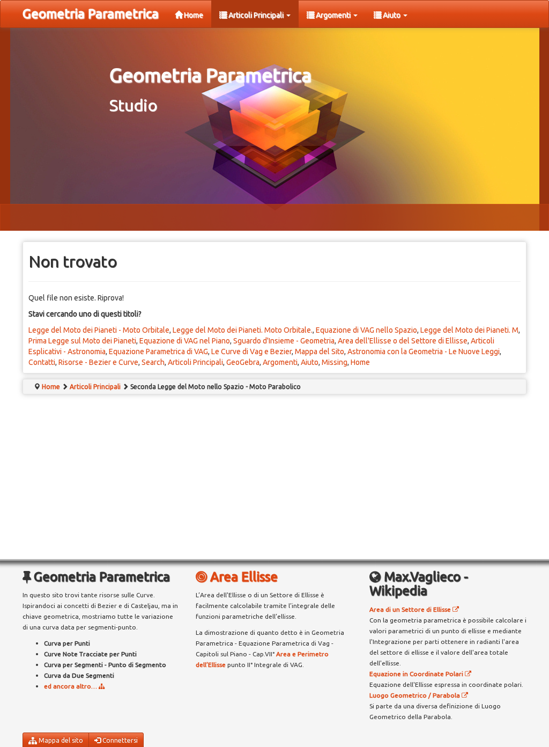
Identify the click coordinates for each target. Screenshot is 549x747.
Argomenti (333, 15)
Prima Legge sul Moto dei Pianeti (82, 340)
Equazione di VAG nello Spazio (366, 330)
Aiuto (391, 15)
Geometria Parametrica (91, 13)
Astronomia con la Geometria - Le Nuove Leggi (423, 351)
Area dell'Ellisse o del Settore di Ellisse (403, 340)
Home (192, 15)
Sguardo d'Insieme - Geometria (284, 340)
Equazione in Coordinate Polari (417, 673)
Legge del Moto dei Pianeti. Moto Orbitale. (243, 330)
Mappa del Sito (319, 351)
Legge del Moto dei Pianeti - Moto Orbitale (98, 330)
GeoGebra (242, 362)
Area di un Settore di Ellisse (410, 609)
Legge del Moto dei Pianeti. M (469, 330)
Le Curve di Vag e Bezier (251, 351)
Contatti (41, 362)
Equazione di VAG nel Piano (184, 340)
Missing (334, 362)
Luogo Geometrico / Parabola (415, 695)
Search (153, 362)
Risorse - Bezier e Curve (98, 362)
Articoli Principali (256, 15)
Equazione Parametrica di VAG (158, 351)
